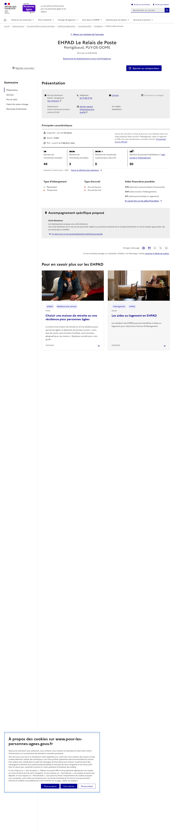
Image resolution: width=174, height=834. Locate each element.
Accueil (5, 19)
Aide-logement (119, 306)
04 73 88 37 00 (86, 98)
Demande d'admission (16, 108)
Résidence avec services (66, 306)
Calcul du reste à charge (17, 104)
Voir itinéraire (53, 101)
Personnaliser (87, 786)
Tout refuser (68, 786)
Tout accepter (50, 786)
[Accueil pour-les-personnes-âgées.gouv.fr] (29, 8)
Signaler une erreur (24, 67)
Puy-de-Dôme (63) (84, 26)
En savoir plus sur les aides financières (142, 200)
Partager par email (149, 248)
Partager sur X (160, 248)
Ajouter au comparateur (146, 68)
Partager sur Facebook (155, 248)
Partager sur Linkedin (166, 248)
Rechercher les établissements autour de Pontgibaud (87, 58)
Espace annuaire (18, 26)
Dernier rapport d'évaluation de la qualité (87, 109)
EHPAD (50, 306)
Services (10, 94)
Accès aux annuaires (142, 4)
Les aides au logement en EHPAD (134, 315)
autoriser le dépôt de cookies (157, 253)
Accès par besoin (162, 4)
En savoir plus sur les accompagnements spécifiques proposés (77, 234)
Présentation (12, 89)
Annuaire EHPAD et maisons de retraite (41, 26)
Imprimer (143, 248)
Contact (115, 95)
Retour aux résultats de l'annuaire (88, 34)
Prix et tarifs (11, 99)
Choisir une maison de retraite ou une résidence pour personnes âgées (71, 317)
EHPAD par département (66, 26)
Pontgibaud (98, 26)
